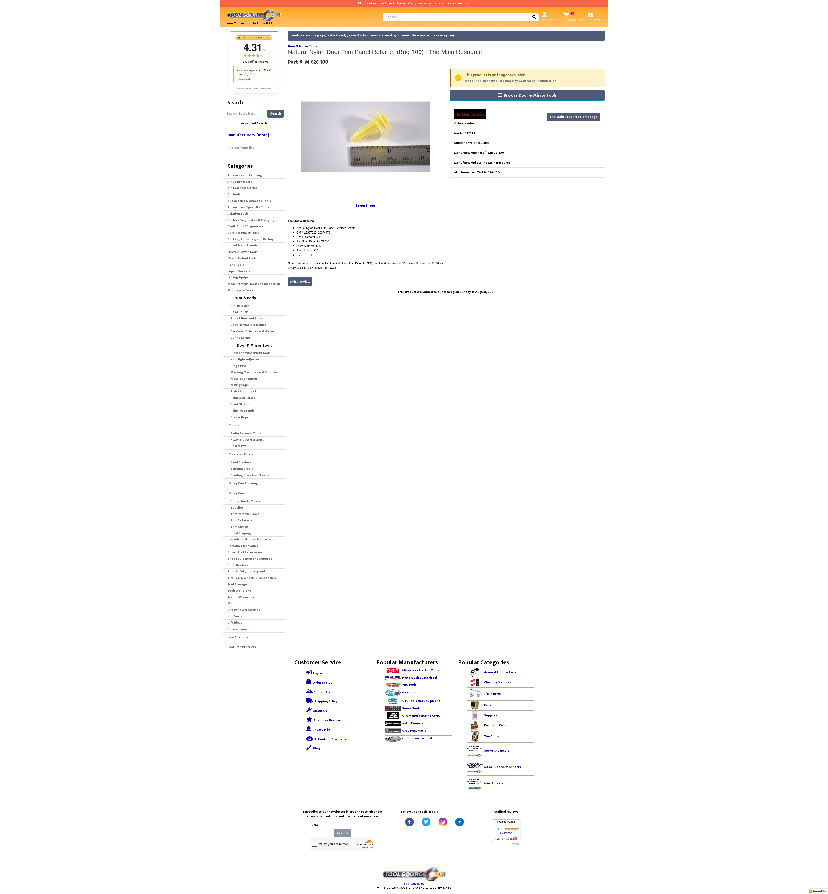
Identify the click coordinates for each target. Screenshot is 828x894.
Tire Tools (491, 736)
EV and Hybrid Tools (242, 258)
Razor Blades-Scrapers (246, 439)
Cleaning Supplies (497, 682)
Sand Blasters (240, 462)
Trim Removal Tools (244, 514)
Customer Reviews (327, 720)
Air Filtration (239, 305)
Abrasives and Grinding (244, 175)
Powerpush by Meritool (419, 677)
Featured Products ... (243, 647)
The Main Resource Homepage (573, 117)
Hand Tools (235, 264)
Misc (230, 603)
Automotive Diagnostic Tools (249, 201)
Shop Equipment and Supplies (249, 558)
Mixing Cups (239, 385)
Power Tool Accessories (244, 552)
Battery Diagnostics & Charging (250, 220)
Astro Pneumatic (414, 723)
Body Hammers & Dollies (247, 325)
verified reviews (254, 61)
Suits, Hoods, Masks (244, 501)
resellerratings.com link (506, 838)
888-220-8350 (414, 883)
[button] (820, 873)
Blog (316, 748)
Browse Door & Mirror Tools (530, 95)
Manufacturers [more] (248, 134)
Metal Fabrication (243, 378)
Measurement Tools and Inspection (253, 284)
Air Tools (233, 194)
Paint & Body (337, 35)
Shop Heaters (237, 565)
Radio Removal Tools (245, 433)
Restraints (237, 446)
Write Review (300, 282)
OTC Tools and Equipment (421, 701)
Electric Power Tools (242, 252)
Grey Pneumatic (414, 730)
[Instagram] (443, 822)
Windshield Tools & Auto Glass (252, 539)
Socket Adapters (496, 750)
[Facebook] (409, 822)
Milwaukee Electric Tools (420, 670)
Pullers (233, 425)
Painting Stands (241, 410)
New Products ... (239, 637)
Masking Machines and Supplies (253, 372)
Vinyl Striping (240, 533)
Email (316, 825)
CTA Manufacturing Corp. (421, 715)
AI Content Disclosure (330, 739)
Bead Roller (238, 312)
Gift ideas (234, 622)
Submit (342, 833)
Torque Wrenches (240, 597)
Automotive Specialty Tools (248, 207)
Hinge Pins (237, 366)
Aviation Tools (238, 213)
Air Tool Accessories (242, 188)
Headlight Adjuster (244, 359)
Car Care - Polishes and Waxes (251, 331)
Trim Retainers (240, 520)
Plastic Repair (240, 417)
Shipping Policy (325, 701)
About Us (319, 711)
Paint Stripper (240, 404)
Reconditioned (238, 629)
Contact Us (321, 692)
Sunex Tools (411, 708)
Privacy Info (321, 729)
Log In (317, 673)
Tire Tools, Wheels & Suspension (251, 578)
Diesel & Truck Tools (242, 245)
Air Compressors (239, 181)
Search (275, 114)
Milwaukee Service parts (502, 767)
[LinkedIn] (459, 822)
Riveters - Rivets (240, 454)
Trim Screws (238, 526)
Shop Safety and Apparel (246, 571)
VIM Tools (409, 684)
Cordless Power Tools (243, 232)
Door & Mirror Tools (363, 35)
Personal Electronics (242, 546)
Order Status (322, 682)
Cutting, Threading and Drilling (250, 239)
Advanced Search (254, 123)
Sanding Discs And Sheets (249, 475)
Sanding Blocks (241, 468)
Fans (487, 705)
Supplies (236, 507)
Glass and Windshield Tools (249, 353)
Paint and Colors (242, 398)
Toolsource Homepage (308, 35)
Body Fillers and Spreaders (249, 318)
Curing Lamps (240, 337)
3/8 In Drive (492, 694)
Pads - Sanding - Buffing (247, 391)
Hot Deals (234, 616)
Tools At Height (239, 590)
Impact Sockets (238, 271)
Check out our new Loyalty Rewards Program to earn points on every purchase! (414, 3)
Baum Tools (410, 692)
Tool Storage (237, 584)
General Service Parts (500, 672)
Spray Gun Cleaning (242, 483)
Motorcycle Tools (240, 290)
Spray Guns (236, 493)
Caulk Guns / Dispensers (245, 226)
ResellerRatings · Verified (254, 88)
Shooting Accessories (243, 610)
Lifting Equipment (241, 277)
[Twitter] (426, 822)
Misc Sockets (493, 783)
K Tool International (417, 738)
